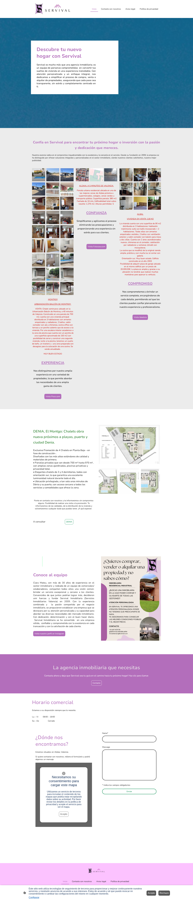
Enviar (129, 791)
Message (106, 747)
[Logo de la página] (52, 9)
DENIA (69, 521)
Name (105, 733)
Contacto (96, 683)
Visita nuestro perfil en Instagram (49, 633)
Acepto (63, 814)
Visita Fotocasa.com (96, 246)
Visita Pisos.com (53, 396)
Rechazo (164, 893)
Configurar (34, 897)
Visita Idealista (140, 317)
